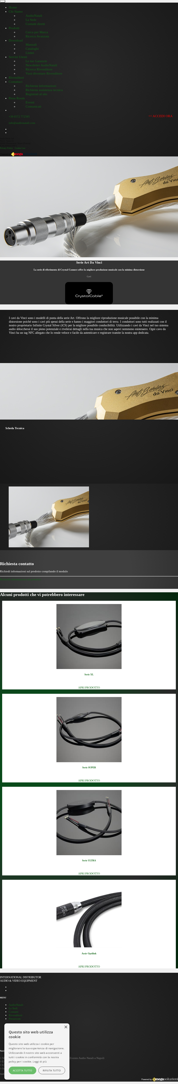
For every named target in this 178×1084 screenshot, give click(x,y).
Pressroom (15, 1018)
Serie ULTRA (89, 860)
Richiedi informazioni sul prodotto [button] (20, 579)
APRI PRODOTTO (89, 687)
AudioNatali (16, 1004)
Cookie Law (20, 148)
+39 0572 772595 (19, 116)
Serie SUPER (89, 767)
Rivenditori (15, 1015)
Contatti (13, 1011)
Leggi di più (40, 1061)
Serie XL (89, 674)
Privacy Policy (6, 148)
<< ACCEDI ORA (160, 116)
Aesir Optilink (89, 953)
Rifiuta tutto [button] (52, 1070)
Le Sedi (13, 1008)
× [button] (65, 1027)
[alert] (36, 1051)
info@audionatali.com (22, 123)
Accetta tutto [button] (22, 1070)
